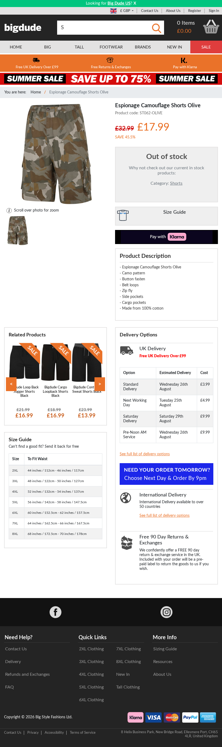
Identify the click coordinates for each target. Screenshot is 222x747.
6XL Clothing (91, 700)
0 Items (186, 23)
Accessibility (54, 732)
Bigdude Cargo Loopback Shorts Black (55, 391)
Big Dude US (118, 3)
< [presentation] (11, 384)
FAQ (9, 687)
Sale (206, 47)
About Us (173, 11)
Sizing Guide (165, 649)
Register (194, 11)
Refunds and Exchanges (27, 674)
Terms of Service (83, 732)
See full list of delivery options (145, 454)
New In (123, 674)
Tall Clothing (128, 687)
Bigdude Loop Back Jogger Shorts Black (24, 391)
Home (36, 92)
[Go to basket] (211, 26)
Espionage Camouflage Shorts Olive (78, 92)
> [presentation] (99, 384)
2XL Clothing (91, 649)
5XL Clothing (91, 687)
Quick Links (93, 637)
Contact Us (149, 11)
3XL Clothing (91, 662)
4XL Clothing (91, 674)
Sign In (214, 11)
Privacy (33, 732)
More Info (165, 637)
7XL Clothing (128, 649)
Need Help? (18, 637)
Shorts (176, 183)
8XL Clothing (128, 662)
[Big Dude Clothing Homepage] (23, 27)
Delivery (13, 662)
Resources (162, 662)
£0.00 (184, 31)
